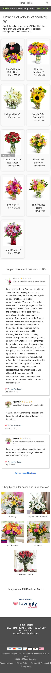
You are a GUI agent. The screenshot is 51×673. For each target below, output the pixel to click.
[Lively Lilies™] (8, 404)
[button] (45, 666)
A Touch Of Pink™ (19, 281)
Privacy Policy (22, 663)
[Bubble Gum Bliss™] (8, 440)
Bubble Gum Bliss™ (20, 441)
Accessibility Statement (40, 663)
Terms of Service (6, 663)
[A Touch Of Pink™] (8, 281)
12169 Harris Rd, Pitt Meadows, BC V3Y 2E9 (26, 627)
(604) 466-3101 (26, 630)
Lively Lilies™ (17, 405)
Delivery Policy (25, 666)
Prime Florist (25, 3)
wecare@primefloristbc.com (25, 633)
